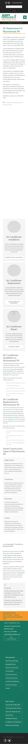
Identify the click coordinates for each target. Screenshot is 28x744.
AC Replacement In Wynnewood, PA (15, 22)
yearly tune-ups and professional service (13, 413)
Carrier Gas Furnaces (11, 678)
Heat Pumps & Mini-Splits (12, 705)
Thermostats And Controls (13, 708)
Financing (14, 10)
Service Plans (9, 715)
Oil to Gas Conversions (12, 667)
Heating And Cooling (9, 613)
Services (16, 615)
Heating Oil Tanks (10, 664)
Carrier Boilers (9, 671)
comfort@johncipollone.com (12, 634)
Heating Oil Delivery (11, 718)
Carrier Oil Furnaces (11, 674)
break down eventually (13, 417)
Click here (5, 96)
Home (6, 22)
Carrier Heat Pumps (11, 685)
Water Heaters (9, 701)
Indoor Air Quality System (12, 711)
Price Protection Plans (11, 661)
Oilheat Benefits (10, 657)
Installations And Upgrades (13, 722)
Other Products (7, 615)
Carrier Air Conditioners (12, 681)
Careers (7, 688)
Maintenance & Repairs (12, 725)
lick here (11, 421)
